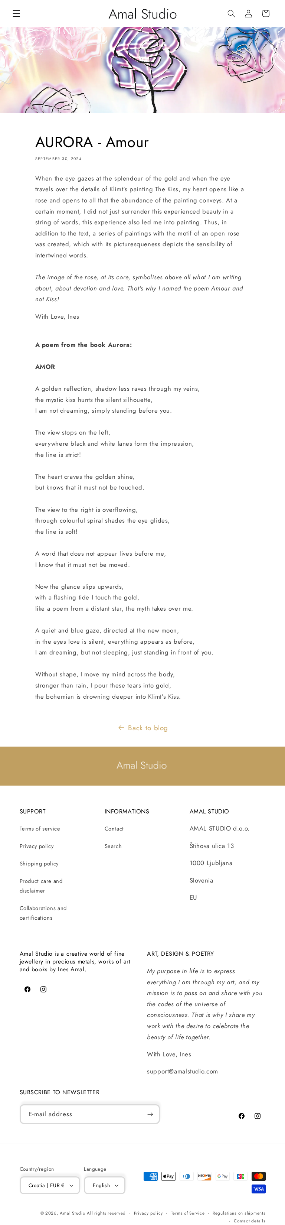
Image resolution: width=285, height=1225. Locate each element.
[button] (16, 13)
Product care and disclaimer (41, 886)
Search (113, 846)
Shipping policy (39, 864)
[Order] (149, 1114)
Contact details (249, 1221)
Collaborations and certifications (43, 913)
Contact (114, 829)
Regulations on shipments (239, 1213)
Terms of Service (188, 1213)
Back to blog (148, 728)
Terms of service (40, 829)
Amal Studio (72, 1213)
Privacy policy (37, 846)
